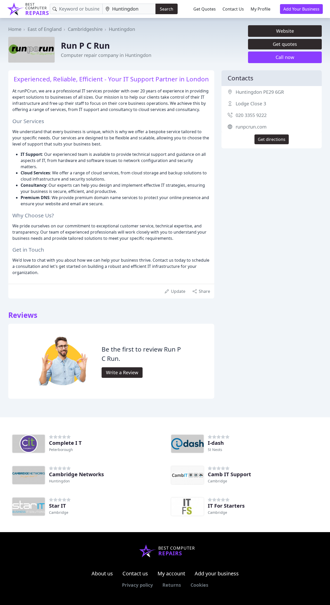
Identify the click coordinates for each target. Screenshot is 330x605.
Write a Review (122, 372)
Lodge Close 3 (251, 103)
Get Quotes (204, 9)
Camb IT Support (229, 474)
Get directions (271, 139)
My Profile (260, 9)
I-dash (216, 442)
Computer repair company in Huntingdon (106, 55)
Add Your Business (301, 9)
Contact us (135, 573)
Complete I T (65, 442)
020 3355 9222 (251, 115)
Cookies (199, 585)
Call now (285, 57)
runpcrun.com (251, 127)
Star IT (57, 505)
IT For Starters (226, 505)
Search (166, 9)
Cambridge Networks (76, 474)
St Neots (215, 449)
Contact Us (233, 9)
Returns (171, 585)
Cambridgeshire (85, 29)
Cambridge (217, 481)
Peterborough (61, 449)
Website (285, 31)
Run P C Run (85, 45)
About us (102, 573)
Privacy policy (137, 585)
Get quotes (285, 44)
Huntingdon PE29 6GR (260, 92)
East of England (45, 29)
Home (14, 29)
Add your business (217, 573)
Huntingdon (122, 29)
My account (171, 573)
